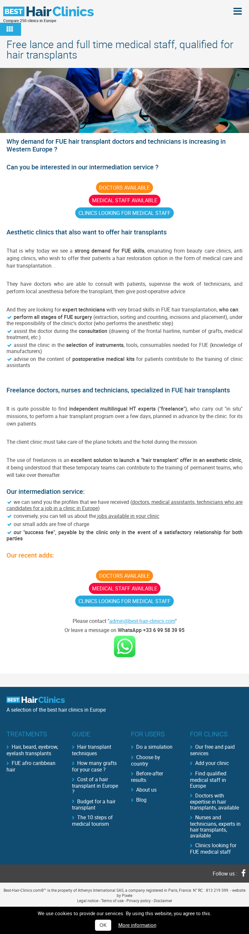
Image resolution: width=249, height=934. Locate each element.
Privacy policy (138, 900)
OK (103, 925)
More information (137, 925)
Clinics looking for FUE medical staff (213, 848)
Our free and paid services (212, 749)
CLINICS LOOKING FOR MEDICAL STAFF (124, 213)
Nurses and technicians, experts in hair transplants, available (215, 826)
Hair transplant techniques (91, 749)
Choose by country (145, 760)
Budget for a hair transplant (93, 804)
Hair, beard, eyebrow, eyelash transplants (32, 749)
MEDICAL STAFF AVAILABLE (124, 200)
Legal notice (87, 900)
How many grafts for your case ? (94, 765)
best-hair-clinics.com (151, 621)
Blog (141, 799)
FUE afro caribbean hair (30, 765)
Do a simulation (154, 746)
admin (116, 621)
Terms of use (112, 900)
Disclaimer (163, 900)
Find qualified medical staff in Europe (208, 779)
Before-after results (147, 776)
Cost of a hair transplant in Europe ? (95, 785)
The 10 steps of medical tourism (92, 820)
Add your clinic (212, 763)
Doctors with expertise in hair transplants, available (214, 801)
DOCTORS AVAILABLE (124, 187)
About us (146, 789)
